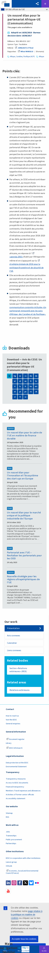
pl (20, 392)
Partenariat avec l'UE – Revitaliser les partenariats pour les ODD (24, 555)
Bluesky (31, 882)
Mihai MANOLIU (27, 51)
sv (25, 397)
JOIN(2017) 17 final (25, 48)
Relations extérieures (20, 690)
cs (25, 376)
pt (25, 392)
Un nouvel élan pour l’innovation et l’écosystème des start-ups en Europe (22, 475)
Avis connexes (13, 635)
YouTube (8, 891)
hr (36, 381)
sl (15, 397)
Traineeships (11, 835)
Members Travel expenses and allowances (23, 790)
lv (20, 386)
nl (15, 392)
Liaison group (11, 862)
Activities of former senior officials (20, 794)
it (15, 386)
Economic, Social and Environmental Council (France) (22, 872)
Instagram (14, 882)
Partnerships (11, 843)
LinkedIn (8, 882)
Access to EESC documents (17, 782)
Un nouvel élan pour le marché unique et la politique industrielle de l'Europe (24, 515)
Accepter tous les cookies (24, 939)
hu (31, 386)
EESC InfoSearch (15, 748)
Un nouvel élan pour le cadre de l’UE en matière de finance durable (24, 435)
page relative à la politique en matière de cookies (26, 914)
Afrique (41, 56)
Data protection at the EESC (17, 762)
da (31, 376)
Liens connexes (14, 650)
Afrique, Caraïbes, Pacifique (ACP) (22, 56)
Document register (16, 739)
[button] (37, 4)
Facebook (19, 882)
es (20, 376)
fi (20, 397)
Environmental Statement (16, 766)
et (15, 381)
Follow (45, 4)
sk (36, 392)
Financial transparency (15, 786)
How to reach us (12, 716)
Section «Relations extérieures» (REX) (18, 670)
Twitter (25, 882)
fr (30, 381)
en (25, 381)
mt (36, 386)
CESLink (9, 866)
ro (31, 392)
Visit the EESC (11, 719)
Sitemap (9, 813)
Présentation (13, 628)
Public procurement (14, 839)
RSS (7, 817)
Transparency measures (16, 779)
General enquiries (13, 723)
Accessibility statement (15, 798)
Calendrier (12, 643)
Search (24, 950)
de (36, 376)
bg (15, 376)
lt (25, 386)
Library (8, 743)
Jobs (8, 831)
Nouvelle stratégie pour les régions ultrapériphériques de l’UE (23, 579)
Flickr (36, 882)
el (20, 381)
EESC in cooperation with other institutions (23, 858)
